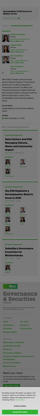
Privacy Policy (20, 400)
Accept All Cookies (20, 412)
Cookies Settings (20, 406)
